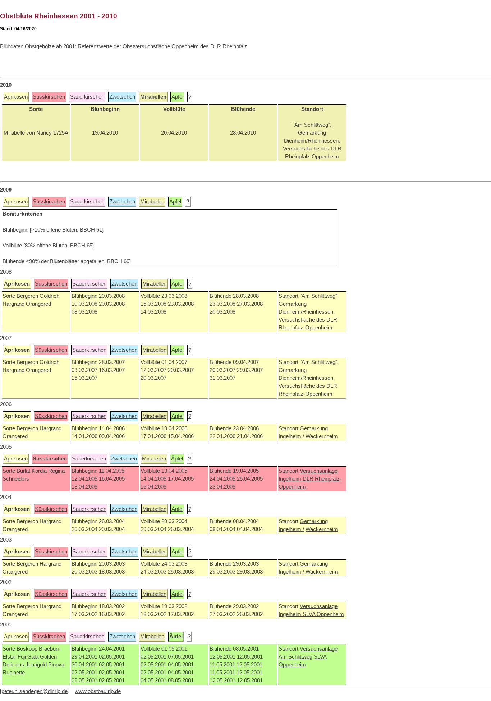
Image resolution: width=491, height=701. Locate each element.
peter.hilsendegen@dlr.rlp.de (34, 691)
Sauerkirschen (87, 97)
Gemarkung (314, 521)
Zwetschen (122, 97)
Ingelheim (291, 479)
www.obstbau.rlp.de (98, 691)
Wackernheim (322, 529)
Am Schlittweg (295, 657)
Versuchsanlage (319, 471)
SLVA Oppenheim (323, 614)
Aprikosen (16, 97)
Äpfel (177, 97)
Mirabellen (152, 202)
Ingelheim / (291, 529)
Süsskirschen (49, 97)
